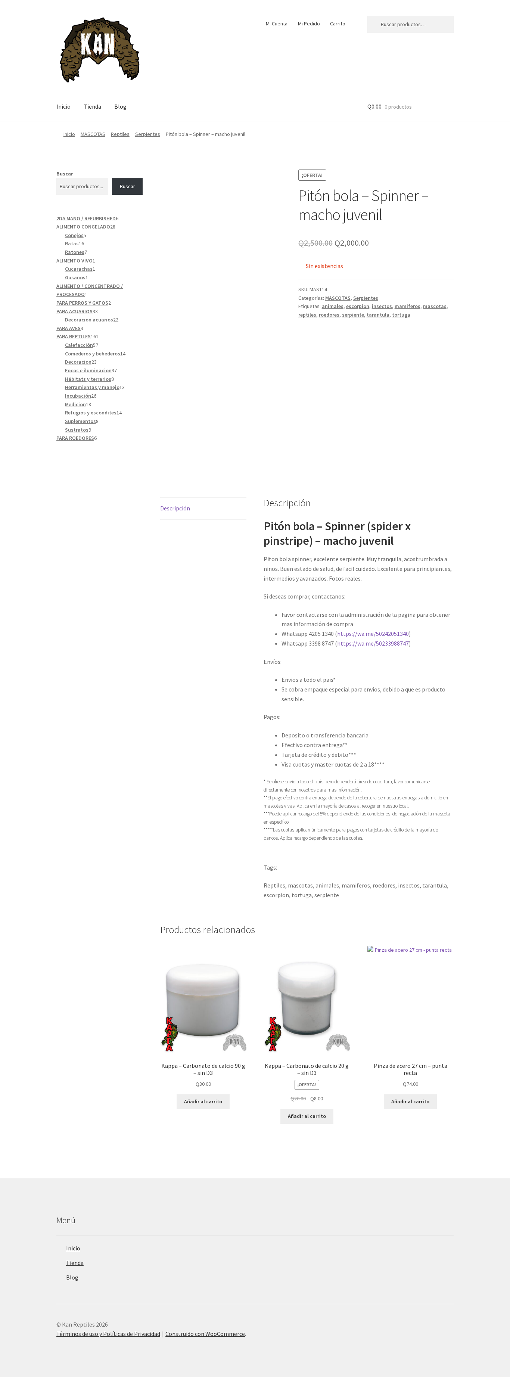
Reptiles (120, 134)
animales (332, 306)
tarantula (378, 314)
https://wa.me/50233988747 (373, 643)
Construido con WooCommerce (205, 1333)
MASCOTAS (93, 134)
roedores (329, 314)
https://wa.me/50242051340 (373, 633)
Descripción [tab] (175, 508)
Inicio (63, 106)
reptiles (307, 314)
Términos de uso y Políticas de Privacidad (108, 1333)
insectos (382, 306)
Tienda (92, 106)
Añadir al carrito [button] (203, 1101)
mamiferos (407, 306)
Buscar (64, 173)
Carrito (337, 23)
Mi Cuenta (276, 23)
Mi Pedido (309, 23)
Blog (120, 106)
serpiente (353, 314)
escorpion (357, 306)
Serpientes (147, 134)
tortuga (401, 314)
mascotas (435, 306)
